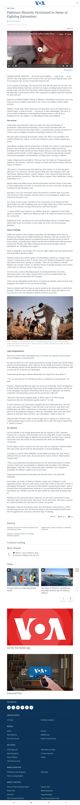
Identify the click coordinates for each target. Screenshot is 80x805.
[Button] (70, 28)
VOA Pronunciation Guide (50, 798)
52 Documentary (47, 753)
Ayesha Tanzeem (15, 21)
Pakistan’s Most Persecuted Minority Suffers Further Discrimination (35, 34)
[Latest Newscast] (14, 802)
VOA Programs (12, 750)
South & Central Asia (48, 739)
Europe (43, 731)
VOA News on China (48, 750)
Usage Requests (46, 794)
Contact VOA (45, 787)
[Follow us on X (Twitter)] (13, 707)
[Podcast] (31, 707)
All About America (47, 720)
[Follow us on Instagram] (22, 707)
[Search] (66, 802)
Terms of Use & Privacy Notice (18, 787)
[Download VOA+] (40, 672)
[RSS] (27, 707)
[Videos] (31, 802)
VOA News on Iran (13, 761)
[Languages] (49, 802)
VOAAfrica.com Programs (16, 772)
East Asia (10, 8)
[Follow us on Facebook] (9, 707)
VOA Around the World (15, 798)
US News (10, 720)
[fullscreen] (71, 66)
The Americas (12, 735)
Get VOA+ (10, 794)
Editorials (44, 772)
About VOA (11, 791)
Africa (9, 731)
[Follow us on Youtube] (18, 707)
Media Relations (47, 791)
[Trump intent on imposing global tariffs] (23, 577)
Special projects (13, 753)
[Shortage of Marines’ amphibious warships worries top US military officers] (57, 577)
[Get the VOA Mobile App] (40, 627)
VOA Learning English (15, 776)
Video (10, 564)
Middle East (45, 735)
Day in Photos (12, 757)
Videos (43, 757)
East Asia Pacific (13, 739)
